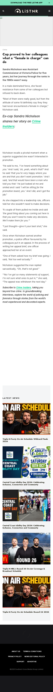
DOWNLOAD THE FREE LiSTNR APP (26, 2)
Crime (5, 50)
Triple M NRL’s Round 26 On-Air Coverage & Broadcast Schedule (24, 570)
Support (20, 662)
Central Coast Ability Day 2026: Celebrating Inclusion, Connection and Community (23, 483)
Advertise (32, 662)
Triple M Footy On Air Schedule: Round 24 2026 (26, 612)
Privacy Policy (14, 656)
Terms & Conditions (32, 651)
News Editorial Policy (34, 656)
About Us (16, 651)
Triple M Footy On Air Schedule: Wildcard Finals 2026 (25, 440)
